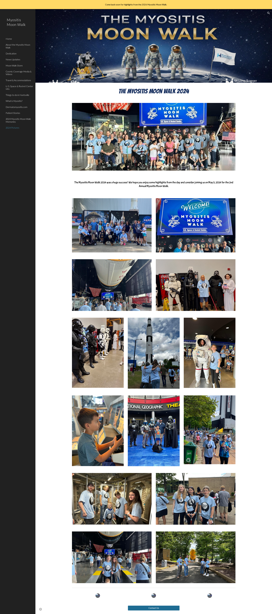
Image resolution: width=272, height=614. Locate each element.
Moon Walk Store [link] (14, 65)
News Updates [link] (13, 59)
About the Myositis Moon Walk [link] (18, 46)
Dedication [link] (11, 53)
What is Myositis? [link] (14, 101)
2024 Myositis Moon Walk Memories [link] (18, 120)
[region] (136, 4)
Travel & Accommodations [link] (18, 80)
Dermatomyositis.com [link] (16, 107)
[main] (153, 91)
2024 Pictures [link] (12, 127)
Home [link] (9, 38)
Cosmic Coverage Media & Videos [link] (18, 72)
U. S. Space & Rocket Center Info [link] (19, 87)
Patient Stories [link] (13, 113)
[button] (268, 13)
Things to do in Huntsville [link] (17, 95)
